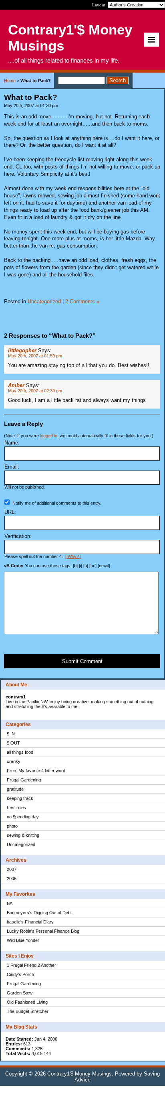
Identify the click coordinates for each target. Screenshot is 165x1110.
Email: (11, 467)
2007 (11, 869)
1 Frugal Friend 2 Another (31, 965)
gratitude (15, 789)
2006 (11, 878)
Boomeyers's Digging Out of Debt (39, 912)
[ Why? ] (73, 556)
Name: (12, 443)
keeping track (20, 798)
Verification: (18, 536)
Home (10, 80)
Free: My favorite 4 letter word (36, 770)
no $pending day (23, 816)
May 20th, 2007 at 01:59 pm (35, 355)
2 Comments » (82, 301)
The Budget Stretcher (27, 1011)
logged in (48, 435)
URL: (10, 512)
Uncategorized (21, 844)
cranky (13, 761)
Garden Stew (19, 992)
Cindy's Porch (20, 974)
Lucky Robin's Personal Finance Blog (43, 931)
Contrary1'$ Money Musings (79, 1074)
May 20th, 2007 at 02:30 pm (35, 390)
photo (12, 826)
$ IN (11, 733)
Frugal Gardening (24, 779)
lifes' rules (16, 807)
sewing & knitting (23, 835)
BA (9, 903)
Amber (16, 385)
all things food (20, 752)
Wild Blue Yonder (23, 940)
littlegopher (22, 350)
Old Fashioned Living (27, 1002)
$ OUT (13, 743)
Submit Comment (82, 661)
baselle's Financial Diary (30, 921)
